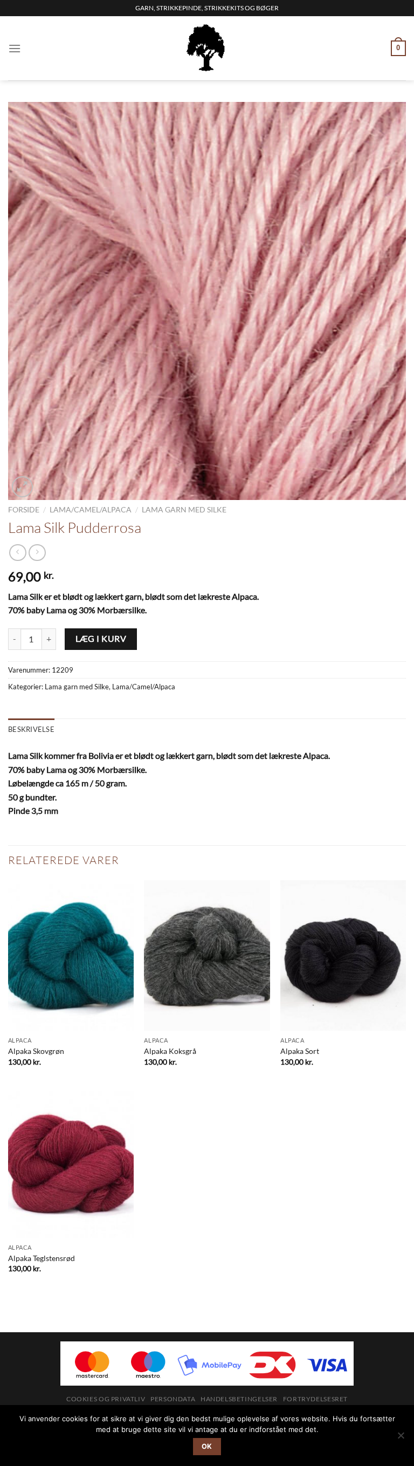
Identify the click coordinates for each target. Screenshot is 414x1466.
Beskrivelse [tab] (31, 729)
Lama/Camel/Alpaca (91, 509)
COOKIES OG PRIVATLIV (105, 1399)
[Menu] (14, 48)
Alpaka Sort (299, 1051)
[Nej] (400, 1438)
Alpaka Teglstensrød (41, 1258)
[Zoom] (22, 486)
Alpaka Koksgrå (170, 1051)
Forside (23, 509)
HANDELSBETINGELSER (239, 1399)
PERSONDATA (172, 1399)
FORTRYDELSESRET (315, 1399)
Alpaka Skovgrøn (36, 1051)
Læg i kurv (101, 638)
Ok (207, 1446)
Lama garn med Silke (184, 509)
